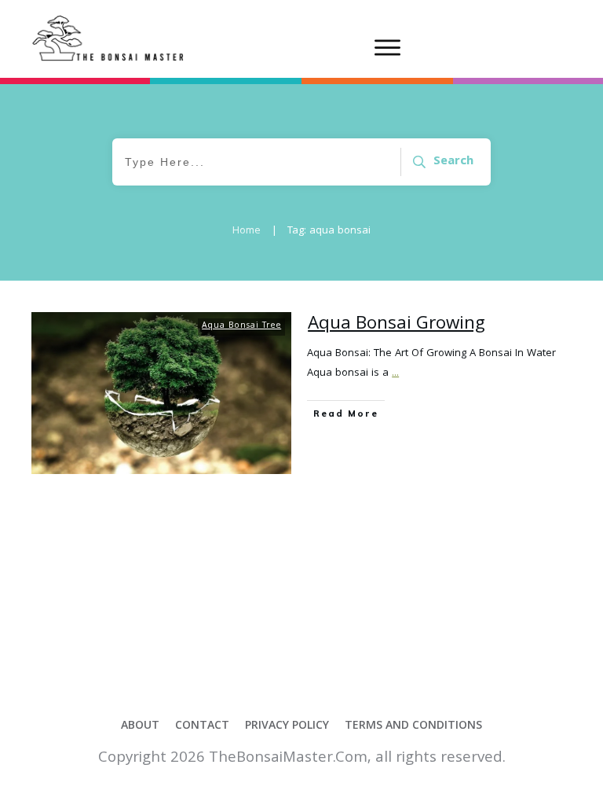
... (395, 373)
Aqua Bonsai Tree (241, 326)
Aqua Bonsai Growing (396, 325)
